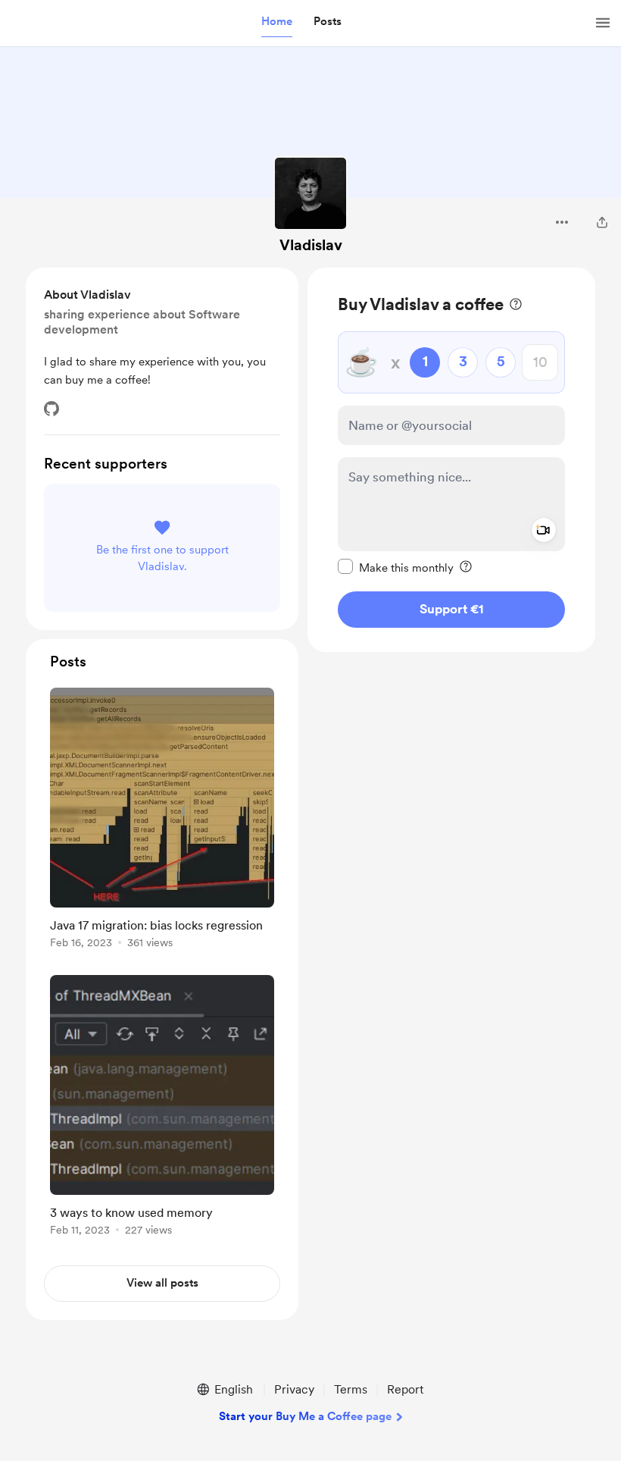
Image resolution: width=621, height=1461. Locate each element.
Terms (350, 1389)
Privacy (294, 1389)
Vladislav (310, 245)
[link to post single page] (162, 821)
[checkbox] (396, 567)
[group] (162, 821)
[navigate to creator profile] (310, 193)
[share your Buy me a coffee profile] (602, 222)
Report (405, 1389)
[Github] (51, 408)
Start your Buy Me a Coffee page (305, 1416)
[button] (276, 22)
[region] (451, 460)
